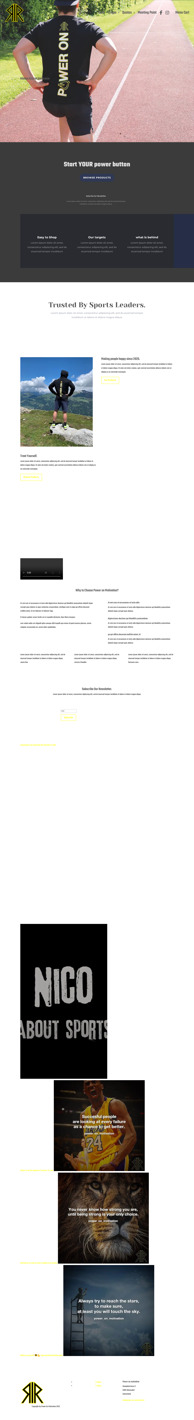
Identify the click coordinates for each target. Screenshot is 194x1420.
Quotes (127, 13)
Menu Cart (182, 13)
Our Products (110, 380)
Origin (112, 13)
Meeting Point (147, 13)
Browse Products (97, 177)
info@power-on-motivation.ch (133, 1400)
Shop (101, 13)
